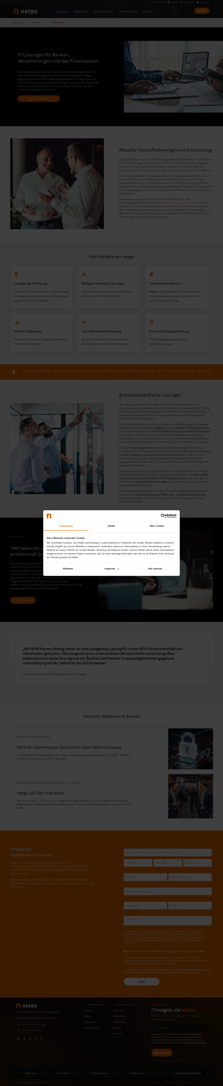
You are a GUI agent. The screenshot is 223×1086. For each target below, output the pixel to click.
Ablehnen (68, 568)
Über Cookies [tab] (157, 526)
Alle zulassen (155, 568)
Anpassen (110, 568)
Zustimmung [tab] (66, 526)
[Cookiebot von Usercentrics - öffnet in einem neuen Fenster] (163, 516)
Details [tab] (111, 526)
